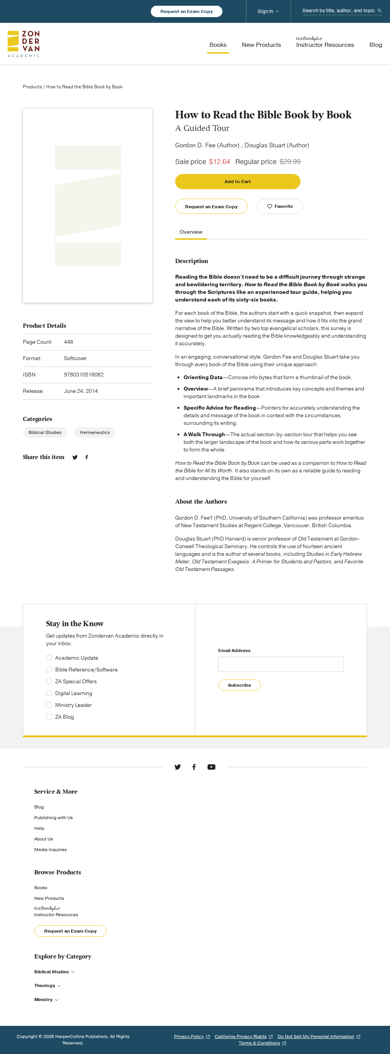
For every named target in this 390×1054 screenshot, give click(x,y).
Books (40, 888)
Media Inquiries (50, 850)
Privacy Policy (189, 1036)
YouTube (211, 767)
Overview (191, 232)
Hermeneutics (95, 432)
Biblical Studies (45, 432)
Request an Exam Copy (186, 11)
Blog (39, 807)
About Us (43, 839)
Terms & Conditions (259, 1043)
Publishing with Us (53, 818)
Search (380, 10)
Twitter (75, 457)
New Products (49, 898)
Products (32, 87)
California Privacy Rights (241, 1036)
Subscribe (239, 685)
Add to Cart (238, 182)
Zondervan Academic (24, 43)
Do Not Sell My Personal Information (316, 1036)
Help (39, 828)
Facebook (86, 457)
